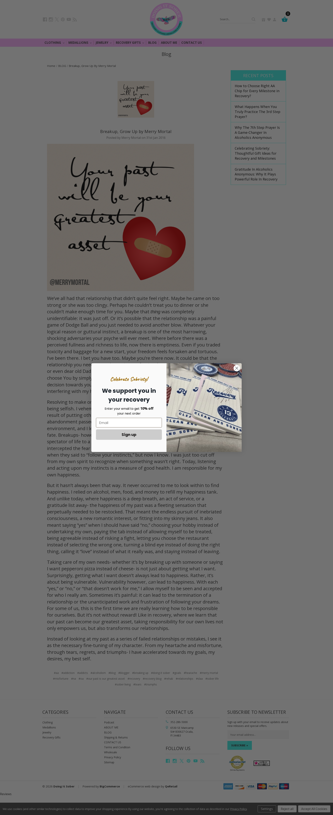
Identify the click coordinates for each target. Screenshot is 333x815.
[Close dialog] (236, 368)
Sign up (129, 434)
